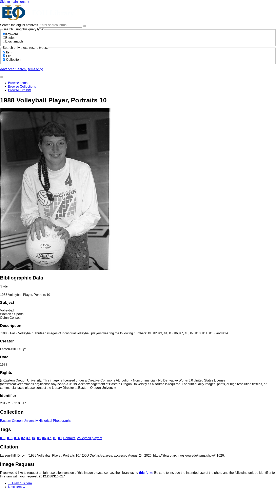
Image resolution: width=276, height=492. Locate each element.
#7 (49, 438)
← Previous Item (20, 483)
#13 (10, 438)
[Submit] (1, 77)
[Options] (84, 26)
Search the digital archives (19, 25)
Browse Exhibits (19, 90)
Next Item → (17, 487)
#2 (23, 438)
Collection (13, 59)
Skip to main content (14, 1)
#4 (33, 438)
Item (9, 52)
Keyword (11, 34)
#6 (44, 438)
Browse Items (17, 83)
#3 (28, 438)
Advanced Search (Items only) (21, 69)
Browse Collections (22, 86)
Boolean (11, 37)
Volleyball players (89, 438)
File (9, 56)
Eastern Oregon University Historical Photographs (35, 420)
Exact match (14, 41)
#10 (2, 438)
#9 (60, 438)
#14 (17, 438)
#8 (54, 438)
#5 (39, 438)
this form (146, 472)
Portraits (69, 438)
